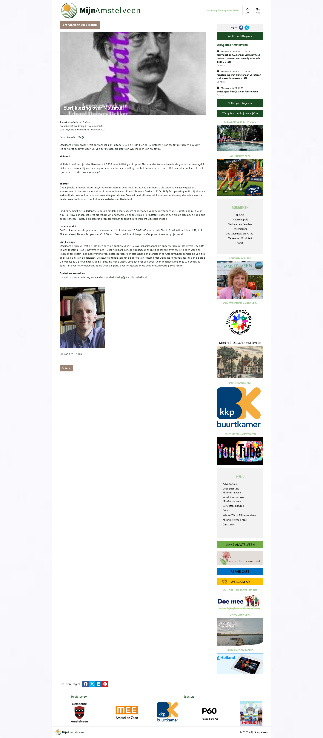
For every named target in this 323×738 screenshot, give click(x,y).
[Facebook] (241, 27)
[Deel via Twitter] (92, 684)
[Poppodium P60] (210, 712)
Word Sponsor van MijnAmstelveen (233, 499)
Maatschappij (240, 219)
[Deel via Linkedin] (98, 684)
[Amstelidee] (251, 713)
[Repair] (240, 571)
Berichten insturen (233, 505)
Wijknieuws (240, 229)
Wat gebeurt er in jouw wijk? (239, 113)
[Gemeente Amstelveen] (79, 712)
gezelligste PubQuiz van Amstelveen (237, 91)
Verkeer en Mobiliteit (240, 238)
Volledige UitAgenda (240, 103)
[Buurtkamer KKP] (168, 711)
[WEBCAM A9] (240, 581)
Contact (227, 510)
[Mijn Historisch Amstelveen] (240, 359)
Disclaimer (229, 524)
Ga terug (66, 368)
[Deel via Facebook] (85, 684)
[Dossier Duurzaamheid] (240, 558)
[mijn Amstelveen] (103, 10)
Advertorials (230, 484)
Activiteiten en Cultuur (79, 122)
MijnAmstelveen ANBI (235, 520)
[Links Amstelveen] (240, 544)
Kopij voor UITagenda (240, 36)
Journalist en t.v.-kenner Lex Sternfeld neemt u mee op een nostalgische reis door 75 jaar (238, 58)
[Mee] (127, 712)
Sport (240, 243)
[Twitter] (246, 27)
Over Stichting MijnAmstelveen (232, 490)
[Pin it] (105, 684)
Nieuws (240, 214)
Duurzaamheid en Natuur (240, 233)
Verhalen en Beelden (240, 224)
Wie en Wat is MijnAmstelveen (240, 515)
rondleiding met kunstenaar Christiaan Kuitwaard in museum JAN (239, 76)
